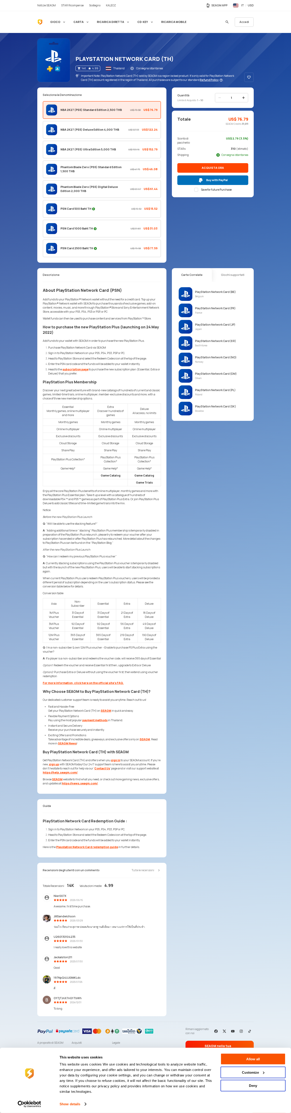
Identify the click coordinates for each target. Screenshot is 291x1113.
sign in (115, 760)
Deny (253, 1086)
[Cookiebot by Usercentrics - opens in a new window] (29, 1104)
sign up (54, 764)
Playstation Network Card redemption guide (87, 847)
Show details (70, 1104)
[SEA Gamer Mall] (40, 22)
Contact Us (102, 768)
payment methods (95, 720)
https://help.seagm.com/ (60, 772)
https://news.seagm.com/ (80, 783)
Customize (250, 1072)
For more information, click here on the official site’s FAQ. (83, 683)
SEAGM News (67, 743)
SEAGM (106, 711)
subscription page (75, 369)
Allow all (253, 1059)
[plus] (243, 97)
